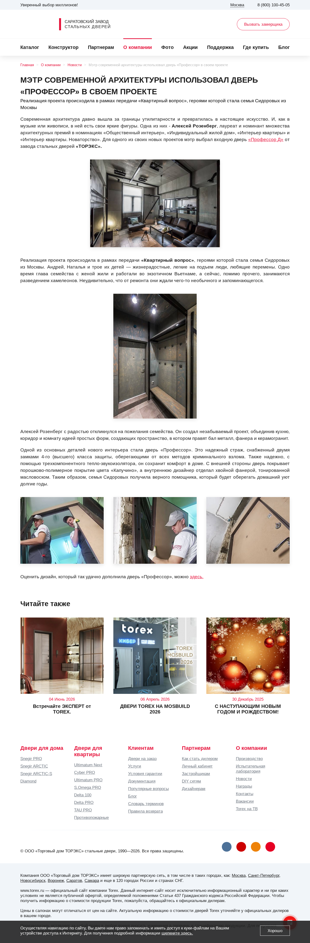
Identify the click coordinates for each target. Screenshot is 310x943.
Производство (249, 758)
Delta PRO (83, 802)
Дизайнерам (193, 788)
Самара (92, 880)
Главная (27, 65)
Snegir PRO (31, 758)
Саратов (74, 880)
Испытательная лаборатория (250, 769)
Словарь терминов (146, 803)
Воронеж (56, 880)
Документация (141, 781)
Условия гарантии (145, 773)
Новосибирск (32, 880)
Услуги (134, 766)
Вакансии (245, 801)
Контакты (244, 793)
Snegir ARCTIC (34, 766)
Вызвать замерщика (263, 24)
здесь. (196, 576)
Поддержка (220, 47)
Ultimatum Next (88, 764)
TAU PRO (83, 810)
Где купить (256, 47)
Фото (167, 47)
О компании (137, 47)
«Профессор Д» (266, 139)
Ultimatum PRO (88, 779)
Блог (284, 47)
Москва (239, 875)
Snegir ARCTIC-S (36, 773)
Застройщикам (196, 773)
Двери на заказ (142, 758)
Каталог (29, 47)
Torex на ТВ (247, 808)
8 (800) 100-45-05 (273, 4)
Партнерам (101, 47)
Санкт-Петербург (263, 875)
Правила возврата (145, 811)
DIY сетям (191, 781)
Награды (244, 786)
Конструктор (63, 47)
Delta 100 (82, 794)
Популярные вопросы (148, 788)
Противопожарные (91, 817)
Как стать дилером (200, 758)
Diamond (28, 781)
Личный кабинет (197, 766)
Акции (190, 47)
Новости (75, 65)
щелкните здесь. (177, 933)
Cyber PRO (84, 772)
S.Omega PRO (87, 787)
